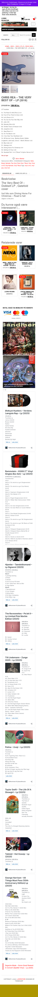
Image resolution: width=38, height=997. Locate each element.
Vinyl (12, 46)
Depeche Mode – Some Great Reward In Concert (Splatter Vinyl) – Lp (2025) (19, 966)
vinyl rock (7, 168)
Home (7, 46)
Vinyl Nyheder (9, 165)
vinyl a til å (28, 165)
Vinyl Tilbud (17, 165)
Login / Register (5, 19)
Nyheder (8, 163)
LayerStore (21, 979)
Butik (32, 161)
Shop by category (8, 29)
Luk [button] (30, 4)
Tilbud (26, 163)
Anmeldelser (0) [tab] (21, 173)
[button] (32, 54)
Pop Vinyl (14, 163)
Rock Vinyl (29, 46)
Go (34, 35)
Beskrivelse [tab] (6, 173)
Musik (3, 163)
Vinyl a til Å (20, 46)
